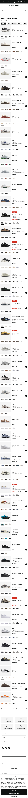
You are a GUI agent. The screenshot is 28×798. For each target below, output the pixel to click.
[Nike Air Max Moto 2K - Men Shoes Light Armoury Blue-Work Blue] (17, 370)
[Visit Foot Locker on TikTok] (9, 748)
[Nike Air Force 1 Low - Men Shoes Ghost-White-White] (6, 149)
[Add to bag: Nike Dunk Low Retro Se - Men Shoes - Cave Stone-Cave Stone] (26, 689)
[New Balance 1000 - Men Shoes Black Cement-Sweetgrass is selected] (2, 94)
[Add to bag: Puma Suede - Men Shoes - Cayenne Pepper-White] (26, 700)
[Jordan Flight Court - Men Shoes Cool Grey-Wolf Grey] (6, 567)
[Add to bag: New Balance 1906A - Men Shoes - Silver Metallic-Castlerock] (26, 590)
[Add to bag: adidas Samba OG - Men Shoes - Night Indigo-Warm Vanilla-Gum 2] (26, 204)
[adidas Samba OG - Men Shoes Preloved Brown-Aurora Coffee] (14, 51)
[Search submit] (25, 10)
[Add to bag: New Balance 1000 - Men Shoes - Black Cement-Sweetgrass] (26, 91)
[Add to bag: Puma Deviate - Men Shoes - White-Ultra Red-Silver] (26, 62)
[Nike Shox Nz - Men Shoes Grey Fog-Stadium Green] (10, 164)
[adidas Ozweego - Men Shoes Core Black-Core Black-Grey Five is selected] (2, 553)
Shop (4, 741)
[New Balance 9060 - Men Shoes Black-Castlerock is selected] (2, 652)
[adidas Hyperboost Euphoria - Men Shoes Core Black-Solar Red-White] (6, 36)
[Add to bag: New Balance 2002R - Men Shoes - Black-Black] (26, 249)
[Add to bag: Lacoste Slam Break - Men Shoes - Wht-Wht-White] (26, 190)
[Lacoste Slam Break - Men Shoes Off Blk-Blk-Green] (6, 193)
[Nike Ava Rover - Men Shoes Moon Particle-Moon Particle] (6, 123)
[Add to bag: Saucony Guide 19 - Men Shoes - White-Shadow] (26, 308)
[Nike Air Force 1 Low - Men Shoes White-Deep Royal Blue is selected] (2, 149)
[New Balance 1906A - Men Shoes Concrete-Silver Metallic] (10, 593)
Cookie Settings (14, 796)
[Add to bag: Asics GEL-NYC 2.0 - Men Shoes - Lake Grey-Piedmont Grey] (26, 396)
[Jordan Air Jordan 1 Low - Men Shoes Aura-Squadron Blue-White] (17, 509)
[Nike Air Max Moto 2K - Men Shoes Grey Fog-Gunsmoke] (10, 370)
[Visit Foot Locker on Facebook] (6, 748)
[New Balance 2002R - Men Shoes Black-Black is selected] (2, 252)
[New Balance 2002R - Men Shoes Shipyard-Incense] (10, 252)
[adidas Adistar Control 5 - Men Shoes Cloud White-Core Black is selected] (2, 479)
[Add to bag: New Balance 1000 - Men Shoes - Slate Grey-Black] (26, 381)
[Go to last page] (26, 708)
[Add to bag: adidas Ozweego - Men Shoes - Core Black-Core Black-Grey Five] (26, 550)
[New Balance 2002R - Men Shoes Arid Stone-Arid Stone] (14, 252)
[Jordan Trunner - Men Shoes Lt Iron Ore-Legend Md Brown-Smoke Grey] (14, 267)
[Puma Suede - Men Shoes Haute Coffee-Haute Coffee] (6, 677)
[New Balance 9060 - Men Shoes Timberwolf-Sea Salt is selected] (2, 281)
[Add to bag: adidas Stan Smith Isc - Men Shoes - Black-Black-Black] (26, 579)
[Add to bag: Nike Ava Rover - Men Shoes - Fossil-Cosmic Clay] (26, 120)
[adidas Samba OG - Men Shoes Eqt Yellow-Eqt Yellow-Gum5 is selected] (2, 341)
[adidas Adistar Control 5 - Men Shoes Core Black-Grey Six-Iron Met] (6, 479)
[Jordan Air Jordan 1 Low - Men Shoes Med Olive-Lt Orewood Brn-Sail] (6, 509)
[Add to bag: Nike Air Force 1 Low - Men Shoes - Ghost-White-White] (26, 620)
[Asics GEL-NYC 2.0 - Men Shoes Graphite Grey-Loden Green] (14, 399)
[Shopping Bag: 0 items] (25, 5)
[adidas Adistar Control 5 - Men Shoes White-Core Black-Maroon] (10, 479)
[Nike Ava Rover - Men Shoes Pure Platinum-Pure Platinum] (10, 123)
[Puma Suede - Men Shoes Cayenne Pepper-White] (6, 428)
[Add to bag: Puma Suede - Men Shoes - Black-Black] (26, 674)
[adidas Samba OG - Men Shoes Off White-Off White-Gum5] (10, 51)
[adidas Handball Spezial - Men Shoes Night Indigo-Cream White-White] (10, 326)
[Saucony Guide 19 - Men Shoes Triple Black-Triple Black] (6, 311)
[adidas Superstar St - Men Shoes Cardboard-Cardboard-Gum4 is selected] (2, 237)
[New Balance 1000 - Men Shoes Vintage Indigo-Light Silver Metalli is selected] (2, 465)
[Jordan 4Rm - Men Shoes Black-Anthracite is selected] (2, 524)
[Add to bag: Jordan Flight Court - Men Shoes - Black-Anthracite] (26, 564)
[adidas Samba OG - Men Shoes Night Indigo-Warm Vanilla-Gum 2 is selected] (2, 207)
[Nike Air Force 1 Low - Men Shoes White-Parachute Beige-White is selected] (2, 495)
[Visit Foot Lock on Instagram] (3, 748)
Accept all (14, 790)
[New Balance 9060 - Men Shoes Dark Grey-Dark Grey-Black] (6, 223)
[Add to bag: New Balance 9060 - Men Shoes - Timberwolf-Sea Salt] (26, 278)
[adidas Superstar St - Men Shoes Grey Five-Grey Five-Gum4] (6, 237)
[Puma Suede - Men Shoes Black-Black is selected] (2, 677)
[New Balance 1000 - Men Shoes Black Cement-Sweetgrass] (6, 384)
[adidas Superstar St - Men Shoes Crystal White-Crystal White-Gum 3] (10, 237)
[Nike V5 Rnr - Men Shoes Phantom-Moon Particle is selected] (2, 413)
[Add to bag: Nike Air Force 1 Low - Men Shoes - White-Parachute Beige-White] (26, 492)
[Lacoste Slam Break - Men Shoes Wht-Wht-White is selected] (2, 193)
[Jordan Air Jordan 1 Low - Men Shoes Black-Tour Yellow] (14, 509)
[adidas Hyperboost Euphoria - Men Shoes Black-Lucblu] (21, 36)
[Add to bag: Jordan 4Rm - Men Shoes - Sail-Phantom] (26, 535)
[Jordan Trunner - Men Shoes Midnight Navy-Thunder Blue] (10, 267)
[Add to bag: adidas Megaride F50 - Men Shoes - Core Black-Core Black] (26, 663)
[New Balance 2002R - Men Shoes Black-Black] (14, 608)
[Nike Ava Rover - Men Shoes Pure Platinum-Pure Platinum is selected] (2, 178)
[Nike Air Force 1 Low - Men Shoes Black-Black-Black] (17, 149)
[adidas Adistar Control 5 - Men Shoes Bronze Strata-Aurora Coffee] (17, 479)
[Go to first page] (2, 708)
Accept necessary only (14, 793)
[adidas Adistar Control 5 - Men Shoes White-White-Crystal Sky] (14, 479)
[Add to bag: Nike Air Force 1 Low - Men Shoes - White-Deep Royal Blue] (26, 146)
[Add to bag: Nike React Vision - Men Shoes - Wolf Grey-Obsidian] (26, 439)
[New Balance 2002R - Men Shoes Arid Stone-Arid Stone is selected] (2, 608)
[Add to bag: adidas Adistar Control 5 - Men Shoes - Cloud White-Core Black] (26, 476)
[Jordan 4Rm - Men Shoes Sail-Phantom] (10, 524)
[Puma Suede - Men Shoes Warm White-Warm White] (10, 428)
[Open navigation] (3, 5)
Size (8, 23)
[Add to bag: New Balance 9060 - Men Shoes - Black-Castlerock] (26, 649)
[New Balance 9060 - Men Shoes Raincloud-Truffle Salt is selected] (2, 355)
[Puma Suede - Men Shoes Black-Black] (14, 428)
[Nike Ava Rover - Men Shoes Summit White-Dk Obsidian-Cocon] (14, 123)
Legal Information (6, 733)
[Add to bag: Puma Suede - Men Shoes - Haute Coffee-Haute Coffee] (26, 425)
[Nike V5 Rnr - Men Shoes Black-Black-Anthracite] (6, 413)
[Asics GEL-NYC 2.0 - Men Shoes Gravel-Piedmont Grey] (6, 399)
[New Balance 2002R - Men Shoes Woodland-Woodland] (6, 252)
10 (16, 708)
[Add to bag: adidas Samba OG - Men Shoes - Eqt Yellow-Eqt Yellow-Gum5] (26, 338)
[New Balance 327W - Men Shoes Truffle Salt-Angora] (6, 80)
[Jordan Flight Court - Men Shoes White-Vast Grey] (17, 567)
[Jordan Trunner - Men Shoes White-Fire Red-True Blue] (17, 267)
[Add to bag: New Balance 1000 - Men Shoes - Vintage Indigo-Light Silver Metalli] (26, 462)
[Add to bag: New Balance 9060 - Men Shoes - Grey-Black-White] (26, 219)
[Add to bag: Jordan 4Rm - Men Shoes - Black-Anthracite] (26, 521)
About (4, 737)
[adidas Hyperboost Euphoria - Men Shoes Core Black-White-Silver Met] (14, 36)
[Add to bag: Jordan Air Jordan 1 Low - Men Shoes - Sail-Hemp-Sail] (26, 506)
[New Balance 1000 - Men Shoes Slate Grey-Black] (14, 94)
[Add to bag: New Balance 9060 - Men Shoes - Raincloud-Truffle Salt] (26, 352)
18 (19, 708)
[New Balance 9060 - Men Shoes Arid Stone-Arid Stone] (14, 223)
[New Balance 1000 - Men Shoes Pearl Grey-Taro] (21, 94)
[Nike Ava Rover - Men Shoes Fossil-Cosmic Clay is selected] (2, 123)
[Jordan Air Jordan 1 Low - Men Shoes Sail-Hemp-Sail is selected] (2, 509)
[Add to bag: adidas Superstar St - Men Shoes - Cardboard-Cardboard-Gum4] (26, 234)
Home (2, 15)
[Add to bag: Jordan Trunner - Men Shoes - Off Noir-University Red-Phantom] (26, 264)
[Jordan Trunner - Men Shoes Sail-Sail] (6, 267)
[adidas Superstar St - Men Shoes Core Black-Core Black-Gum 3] (14, 237)
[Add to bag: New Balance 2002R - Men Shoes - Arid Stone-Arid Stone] (26, 605)
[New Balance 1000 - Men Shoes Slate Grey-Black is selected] (2, 384)
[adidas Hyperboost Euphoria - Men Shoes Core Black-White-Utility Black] (10, 36)
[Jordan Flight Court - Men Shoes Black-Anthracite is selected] (2, 567)
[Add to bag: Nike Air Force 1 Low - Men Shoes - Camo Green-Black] (26, 293)
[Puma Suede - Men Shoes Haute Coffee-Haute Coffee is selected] (2, 428)
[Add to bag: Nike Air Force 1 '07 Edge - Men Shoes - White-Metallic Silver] (26, 451)
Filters (3, 23)
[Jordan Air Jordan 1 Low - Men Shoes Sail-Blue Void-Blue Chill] (10, 509)
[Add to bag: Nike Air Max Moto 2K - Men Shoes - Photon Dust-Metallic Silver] (26, 367)
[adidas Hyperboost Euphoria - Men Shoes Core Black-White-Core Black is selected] (2, 36)
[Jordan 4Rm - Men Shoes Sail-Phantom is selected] (2, 538)
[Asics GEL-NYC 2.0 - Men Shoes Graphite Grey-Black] (10, 399)
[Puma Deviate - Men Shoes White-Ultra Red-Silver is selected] (2, 66)
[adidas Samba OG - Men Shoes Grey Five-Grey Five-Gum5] (6, 51)
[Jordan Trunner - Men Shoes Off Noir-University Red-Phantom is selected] (2, 267)
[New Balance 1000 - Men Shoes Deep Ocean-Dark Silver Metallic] (17, 94)
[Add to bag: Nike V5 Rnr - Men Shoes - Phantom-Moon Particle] (26, 410)
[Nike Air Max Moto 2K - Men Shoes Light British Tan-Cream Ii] (6, 370)
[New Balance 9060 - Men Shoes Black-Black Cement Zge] (10, 223)
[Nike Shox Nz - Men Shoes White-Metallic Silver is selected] (2, 164)
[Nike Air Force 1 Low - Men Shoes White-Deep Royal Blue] (14, 296)
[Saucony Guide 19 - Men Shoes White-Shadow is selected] (2, 311)
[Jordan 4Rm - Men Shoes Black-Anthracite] (6, 538)
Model (19, 23)
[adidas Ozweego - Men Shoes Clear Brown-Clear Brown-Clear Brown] (6, 553)
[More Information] (16, 2)
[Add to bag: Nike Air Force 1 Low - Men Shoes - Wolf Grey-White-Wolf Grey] (26, 634)
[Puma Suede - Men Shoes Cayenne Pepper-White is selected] (2, 703)
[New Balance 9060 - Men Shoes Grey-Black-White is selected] (2, 223)
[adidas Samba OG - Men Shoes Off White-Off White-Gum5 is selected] (2, 109)
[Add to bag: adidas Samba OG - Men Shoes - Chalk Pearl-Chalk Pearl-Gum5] (26, 48)
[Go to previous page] (5, 708)
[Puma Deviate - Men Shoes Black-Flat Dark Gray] (6, 66)
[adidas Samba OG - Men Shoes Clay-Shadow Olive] (17, 51)
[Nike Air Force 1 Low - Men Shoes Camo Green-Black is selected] (2, 296)
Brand (13, 23)
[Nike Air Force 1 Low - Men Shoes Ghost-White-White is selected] (2, 623)
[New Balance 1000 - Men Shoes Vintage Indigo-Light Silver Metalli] (6, 94)
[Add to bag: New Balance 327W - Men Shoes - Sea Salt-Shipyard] (26, 77)
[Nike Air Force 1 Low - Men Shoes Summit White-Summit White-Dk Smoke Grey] (14, 149)
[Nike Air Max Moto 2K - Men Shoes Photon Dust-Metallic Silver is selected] (2, 370)
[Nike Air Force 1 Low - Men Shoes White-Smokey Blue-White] (10, 149)
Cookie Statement (13, 787)
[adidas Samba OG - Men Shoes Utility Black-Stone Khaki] (17, 109)
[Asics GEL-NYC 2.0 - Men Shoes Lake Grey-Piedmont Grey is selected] (2, 399)
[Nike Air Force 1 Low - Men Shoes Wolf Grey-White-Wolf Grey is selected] (2, 637)
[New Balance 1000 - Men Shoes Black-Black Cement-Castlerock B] (10, 94)
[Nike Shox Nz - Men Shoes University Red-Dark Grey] (6, 164)
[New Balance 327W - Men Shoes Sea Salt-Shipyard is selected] (2, 80)
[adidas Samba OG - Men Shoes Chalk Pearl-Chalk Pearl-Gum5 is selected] (2, 51)
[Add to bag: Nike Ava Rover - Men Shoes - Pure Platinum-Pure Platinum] (26, 175)
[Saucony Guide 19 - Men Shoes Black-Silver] (10, 311)
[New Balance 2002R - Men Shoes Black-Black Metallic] (17, 252)
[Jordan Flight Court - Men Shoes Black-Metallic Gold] (10, 567)
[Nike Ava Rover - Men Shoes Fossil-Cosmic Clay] (6, 178)
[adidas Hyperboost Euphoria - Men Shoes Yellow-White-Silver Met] (17, 36)
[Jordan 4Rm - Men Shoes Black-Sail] (6, 524)
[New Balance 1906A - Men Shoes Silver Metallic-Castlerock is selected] (2, 593)
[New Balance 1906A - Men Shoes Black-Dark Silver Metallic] (6, 593)
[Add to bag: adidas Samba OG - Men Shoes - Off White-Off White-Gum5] (26, 106)
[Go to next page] (23, 708)
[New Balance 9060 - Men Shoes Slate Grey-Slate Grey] (17, 223)
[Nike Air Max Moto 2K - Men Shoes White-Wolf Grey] (14, 370)
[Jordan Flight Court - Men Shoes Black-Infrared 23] (14, 567)
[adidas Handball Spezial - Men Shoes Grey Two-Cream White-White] (6, 326)
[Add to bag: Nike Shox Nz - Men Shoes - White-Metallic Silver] (26, 161)
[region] (14, 1)
